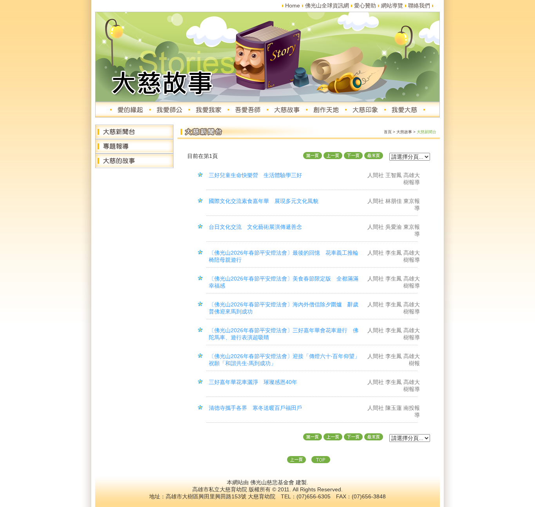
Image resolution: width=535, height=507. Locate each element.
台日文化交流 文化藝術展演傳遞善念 (255, 227)
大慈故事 (404, 132)
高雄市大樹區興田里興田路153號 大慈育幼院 (220, 496)
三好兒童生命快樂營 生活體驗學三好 (255, 175)
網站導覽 (392, 5)
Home (292, 5)
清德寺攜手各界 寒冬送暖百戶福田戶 (255, 408)
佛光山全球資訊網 (327, 5)
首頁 (388, 132)
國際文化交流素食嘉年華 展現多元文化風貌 (263, 201)
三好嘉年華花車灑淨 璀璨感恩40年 (253, 382)
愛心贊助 (365, 5)
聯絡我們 (419, 5)
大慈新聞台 (426, 132)
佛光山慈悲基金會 (272, 482)
